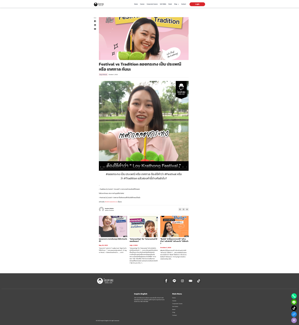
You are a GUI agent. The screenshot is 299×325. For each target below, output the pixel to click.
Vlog (175, 4)
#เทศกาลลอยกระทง (111, 202)
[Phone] (294, 296)
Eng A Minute (103, 74)
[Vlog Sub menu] (178, 4)
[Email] (95, 28)
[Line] (294, 302)
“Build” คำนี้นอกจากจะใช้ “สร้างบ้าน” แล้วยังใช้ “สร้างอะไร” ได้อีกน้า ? (174, 241)
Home (136, 4)
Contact (183, 4)
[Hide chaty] (294, 320)
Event (170, 4)
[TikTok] (294, 308)
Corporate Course (152, 4)
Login (197, 4)
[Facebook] (95, 21)
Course (142, 4)
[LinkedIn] (95, 25)
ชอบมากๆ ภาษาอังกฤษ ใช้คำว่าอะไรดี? (113, 240)
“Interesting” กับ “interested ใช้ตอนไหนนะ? (143, 240)
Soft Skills (163, 4)
